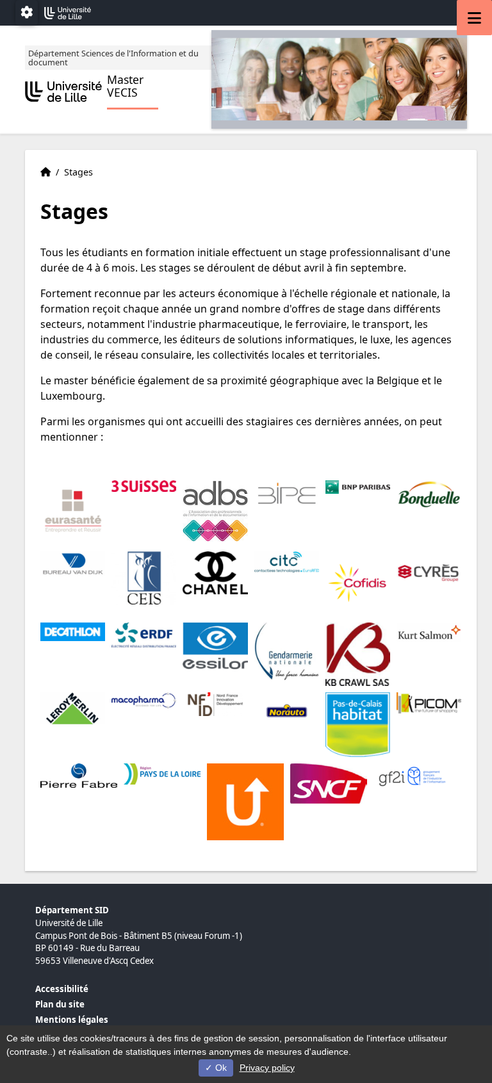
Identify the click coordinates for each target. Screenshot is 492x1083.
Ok (220, 1068)
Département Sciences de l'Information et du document (113, 57)
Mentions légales (71, 1019)
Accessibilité (61, 989)
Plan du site (60, 1004)
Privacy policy (267, 1068)
